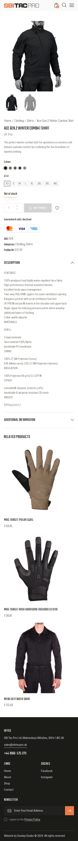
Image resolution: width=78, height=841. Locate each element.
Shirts (30, 121)
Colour (7, 162)
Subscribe (69, 810)
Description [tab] (12, 263)
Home (7, 121)
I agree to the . (25, 819)
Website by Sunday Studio (19, 836)
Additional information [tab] (19, 420)
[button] (57, 207)
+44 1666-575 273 (15, 753)
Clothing (19, 121)
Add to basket (40, 208)
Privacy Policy (32, 819)
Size (6, 176)
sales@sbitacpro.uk (15, 745)
